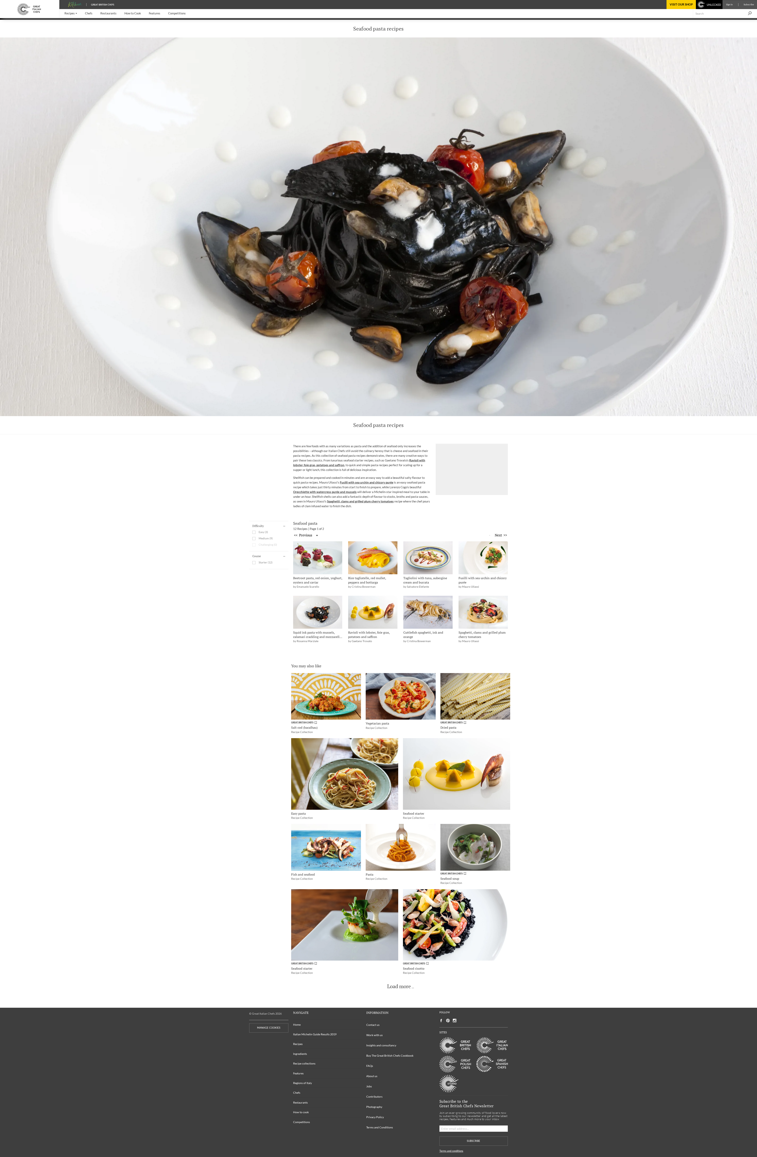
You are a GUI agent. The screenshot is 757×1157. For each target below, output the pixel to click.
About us (371, 1076)
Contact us (372, 1024)
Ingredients (300, 1053)
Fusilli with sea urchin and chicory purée (366, 482)
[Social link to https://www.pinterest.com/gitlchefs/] (448, 1021)
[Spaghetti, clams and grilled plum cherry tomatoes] (483, 612)
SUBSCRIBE (473, 1140)
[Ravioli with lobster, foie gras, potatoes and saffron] (372, 612)
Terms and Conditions (379, 1127)
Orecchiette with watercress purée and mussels (325, 492)
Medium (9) (266, 538)
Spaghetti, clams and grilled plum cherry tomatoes (360, 501)
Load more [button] (399, 986)
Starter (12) (265, 562)
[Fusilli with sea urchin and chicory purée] (483, 557)
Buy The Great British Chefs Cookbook (389, 1055)
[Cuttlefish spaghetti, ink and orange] (428, 612)
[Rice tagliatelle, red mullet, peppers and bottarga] (372, 557)
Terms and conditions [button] (451, 1151)
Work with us (374, 1035)
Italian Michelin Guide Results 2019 (315, 1034)
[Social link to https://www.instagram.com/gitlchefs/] (455, 1021)
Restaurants (300, 1102)
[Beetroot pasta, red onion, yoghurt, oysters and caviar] (317, 557)
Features (298, 1073)
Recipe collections (304, 1063)
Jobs (369, 1086)
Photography (374, 1106)
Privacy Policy (375, 1117)
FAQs (369, 1065)
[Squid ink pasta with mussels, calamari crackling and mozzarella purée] (317, 612)
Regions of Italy (302, 1083)
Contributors (374, 1096)
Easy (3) (263, 532)
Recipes (298, 1044)
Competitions (301, 1122)
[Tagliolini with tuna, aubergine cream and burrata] (428, 557)
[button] (70, 13)
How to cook (301, 1112)
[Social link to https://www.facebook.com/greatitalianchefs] (441, 1021)
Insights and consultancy (381, 1045)
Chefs (296, 1092)
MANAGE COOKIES (268, 1027)
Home (297, 1024)
